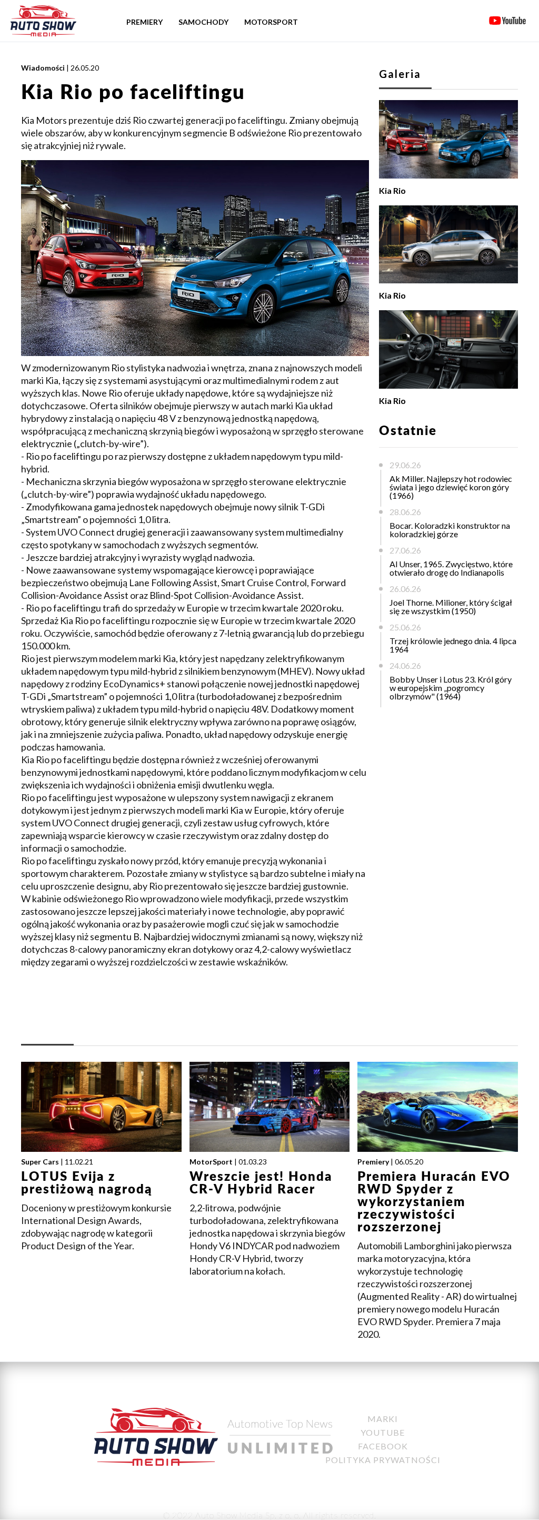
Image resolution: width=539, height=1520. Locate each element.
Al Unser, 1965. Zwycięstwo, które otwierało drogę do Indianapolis (451, 568)
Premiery (144, 21)
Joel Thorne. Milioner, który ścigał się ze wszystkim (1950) (451, 606)
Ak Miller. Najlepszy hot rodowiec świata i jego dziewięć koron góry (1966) (451, 486)
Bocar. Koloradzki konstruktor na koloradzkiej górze (450, 529)
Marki (382, 1419)
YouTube (383, 1432)
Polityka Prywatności (383, 1460)
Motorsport (271, 21)
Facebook (383, 1446)
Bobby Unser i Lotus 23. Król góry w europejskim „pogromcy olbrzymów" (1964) (451, 687)
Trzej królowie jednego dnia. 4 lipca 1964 (453, 645)
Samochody (203, 21)
